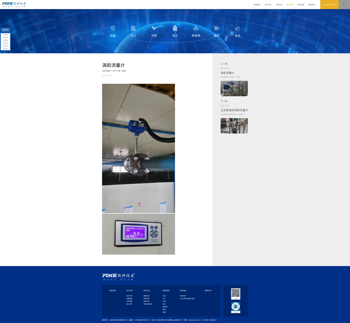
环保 (164, 301)
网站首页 (257, 4)
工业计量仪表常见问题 (187, 298)
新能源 (165, 307)
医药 (164, 309)
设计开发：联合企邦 (209, 320)
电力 (164, 304)
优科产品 (279, 4)
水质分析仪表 (147, 304)
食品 (164, 312)
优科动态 (183, 296)
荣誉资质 (129, 298)
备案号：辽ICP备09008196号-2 (139, 320)
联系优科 (312, 4)
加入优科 (129, 304)
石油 (164, 296)
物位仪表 (146, 298)
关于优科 (268, 4)
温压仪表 (146, 301)
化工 (164, 298)
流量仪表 (146, 296)
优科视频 (129, 301)
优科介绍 (129, 296)
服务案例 (290, 4)
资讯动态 (301, 4)
